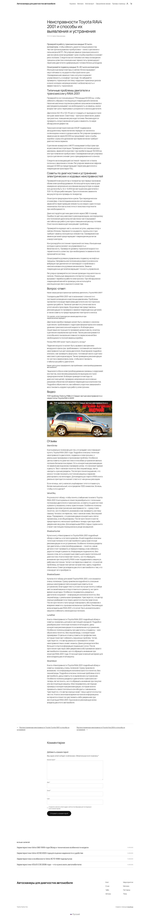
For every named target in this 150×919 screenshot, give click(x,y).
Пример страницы (118, 4)
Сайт (48, 798)
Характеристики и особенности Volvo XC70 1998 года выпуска (44, 859)
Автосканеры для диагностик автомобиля (36, 3)
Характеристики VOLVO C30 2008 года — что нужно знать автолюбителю (49, 864)
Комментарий (51, 759)
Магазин (80, 4)
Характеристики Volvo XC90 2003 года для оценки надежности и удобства (50, 853)
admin (54, 36)
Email (49, 790)
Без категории (61, 36)
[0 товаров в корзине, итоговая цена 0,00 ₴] (131, 4)
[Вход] (127, 4)
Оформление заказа (103, 4)
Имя (48, 782)
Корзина (73, 4)
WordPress (130, 907)
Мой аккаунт (89, 4)
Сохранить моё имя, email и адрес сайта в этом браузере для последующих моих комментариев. (70, 807)
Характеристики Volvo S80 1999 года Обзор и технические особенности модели (53, 847)
